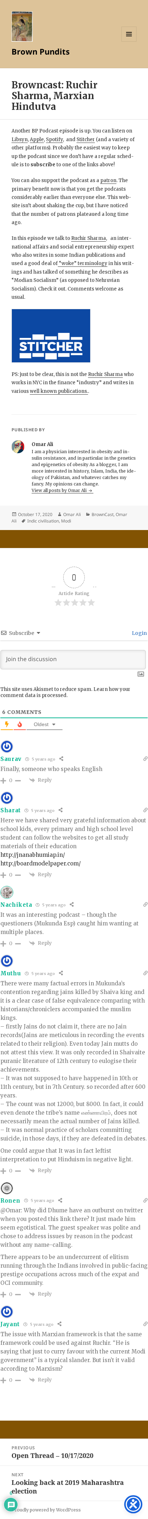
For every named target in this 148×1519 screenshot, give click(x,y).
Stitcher (86, 139)
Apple (37, 139)
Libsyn (19, 139)
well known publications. (59, 391)
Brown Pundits (40, 51)
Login (139, 633)
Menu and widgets (129, 41)
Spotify (54, 139)
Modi (66, 521)
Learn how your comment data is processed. (65, 692)
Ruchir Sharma (88, 238)
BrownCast (103, 514)
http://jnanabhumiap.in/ (32, 854)
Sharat (10, 810)
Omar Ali (72, 514)
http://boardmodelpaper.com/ (40, 863)
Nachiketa (16, 904)
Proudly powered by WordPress (46, 1510)
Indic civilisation (43, 521)
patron (108, 180)
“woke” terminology (82, 263)
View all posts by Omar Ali (60, 490)
